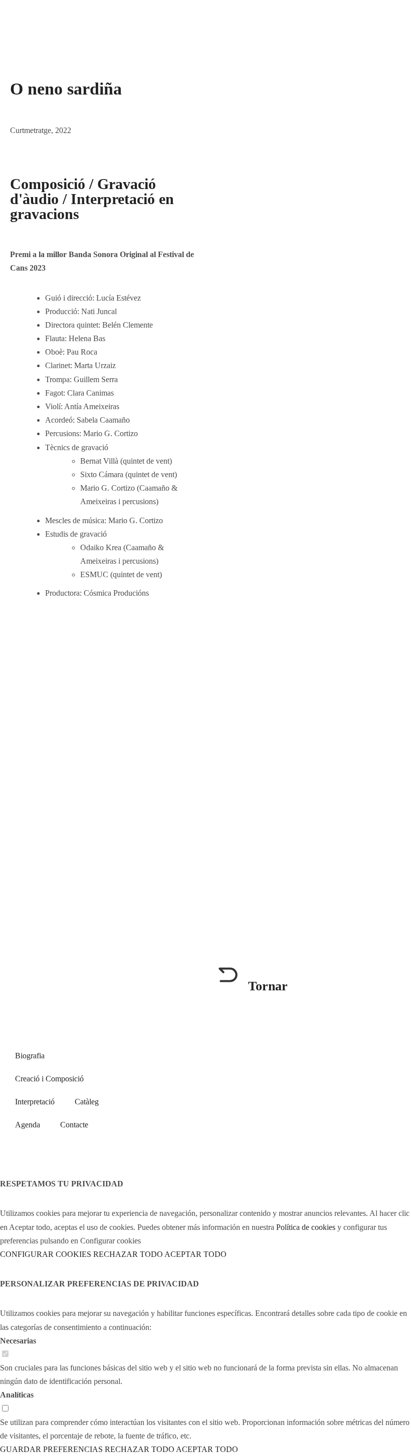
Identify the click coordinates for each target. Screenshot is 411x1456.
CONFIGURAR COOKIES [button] (45, 1254)
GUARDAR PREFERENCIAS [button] (51, 1449)
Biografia (30, 1055)
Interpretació (35, 1101)
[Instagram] (318, 1076)
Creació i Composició (49, 1078)
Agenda (27, 1124)
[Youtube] (291, 1076)
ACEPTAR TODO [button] (195, 1254)
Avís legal (295, 1110)
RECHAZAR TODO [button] (128, 1254)
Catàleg (87, 1101)
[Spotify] (22, 627)
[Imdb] (49, 627)
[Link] (76, 627)
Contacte (74, 1124)
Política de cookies (356, 1110)
